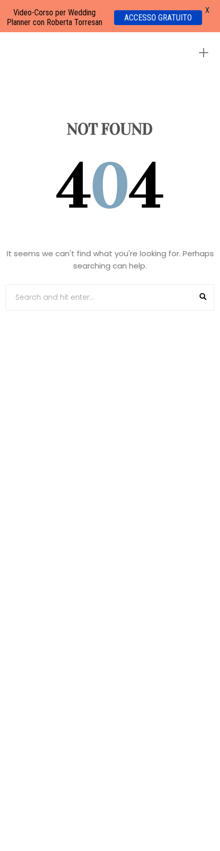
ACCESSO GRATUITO (158, 18)
